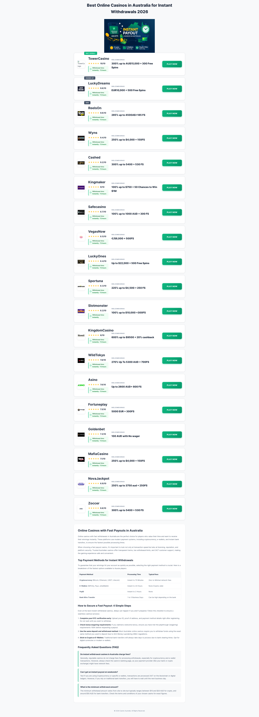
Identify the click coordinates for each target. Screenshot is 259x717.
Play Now (172, 64)
